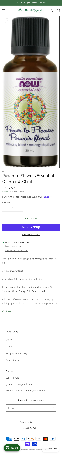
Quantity (6, 202)
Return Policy (12, 360)
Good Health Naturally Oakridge (27, 449)
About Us (10, 346)
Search (9, 339)
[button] (3, 10)
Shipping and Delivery (16, 353)
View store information (16, 250)
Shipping (5, 192)
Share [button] (8, 310)
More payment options (31, 234)
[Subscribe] (52, 408)
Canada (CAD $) (29, 428)
